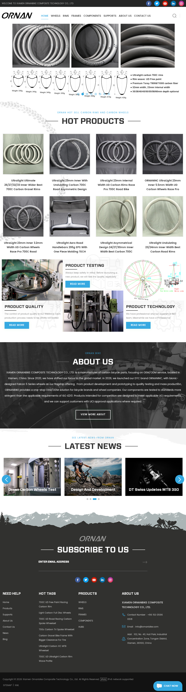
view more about (93, 415)
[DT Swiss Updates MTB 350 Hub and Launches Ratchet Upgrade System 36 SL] (93, 477)
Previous (6, 479)
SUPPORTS (110, 16)
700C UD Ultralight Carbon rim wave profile (55, 659)
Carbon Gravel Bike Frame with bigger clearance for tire (56, 638)
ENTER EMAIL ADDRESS (54, 561)
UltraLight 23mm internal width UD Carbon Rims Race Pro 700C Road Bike (116, 185)
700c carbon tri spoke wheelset (56, 629)
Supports (7, 614)
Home (44, 16)
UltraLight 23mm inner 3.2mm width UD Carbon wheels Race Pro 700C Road (23, 247)
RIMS (66, 16)
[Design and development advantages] (32, 477)
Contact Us (9, 627)
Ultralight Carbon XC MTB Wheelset (52, 648)
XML (17, 685)
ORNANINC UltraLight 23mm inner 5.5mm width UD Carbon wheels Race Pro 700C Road (163, 185)
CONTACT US (142, 16)
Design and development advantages (32, 489)
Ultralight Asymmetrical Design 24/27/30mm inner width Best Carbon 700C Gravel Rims (116, 247)
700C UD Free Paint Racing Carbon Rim (53, 604)
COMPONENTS (92, 16)
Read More (16, 325)
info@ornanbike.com (146, 627)
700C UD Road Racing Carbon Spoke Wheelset (55, 621)
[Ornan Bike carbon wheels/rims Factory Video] (154, 477)
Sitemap (7, 685)
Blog (5, 639)
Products (7, 608)
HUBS (81, 627)
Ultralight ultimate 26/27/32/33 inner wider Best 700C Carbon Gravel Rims (23, 185)
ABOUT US (125, 16)
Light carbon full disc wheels (55, 613)
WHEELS (55, 16)
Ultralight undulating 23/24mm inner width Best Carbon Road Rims (162, 247)
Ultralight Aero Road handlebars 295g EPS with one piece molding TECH (69, 247)
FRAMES (76, 16)
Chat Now (171, 686)
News (5, 633)
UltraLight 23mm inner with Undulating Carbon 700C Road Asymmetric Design (70, 185)
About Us (8, 621)
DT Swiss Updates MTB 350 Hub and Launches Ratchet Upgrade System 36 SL (93, 489)
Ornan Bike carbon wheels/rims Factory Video (154, 489)
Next (179, 479)
